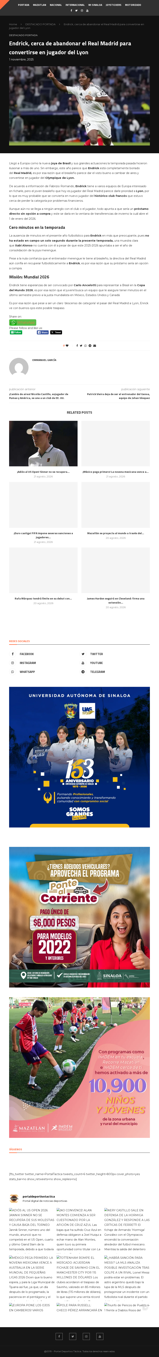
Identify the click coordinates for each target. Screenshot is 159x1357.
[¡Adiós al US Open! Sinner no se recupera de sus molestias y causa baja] (43, 443)
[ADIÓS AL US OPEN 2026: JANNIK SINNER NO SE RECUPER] (32, 1231)
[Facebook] (71, 10)
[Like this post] (70, 345)
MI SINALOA (95, 5)
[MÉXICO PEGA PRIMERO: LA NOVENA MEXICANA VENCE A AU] (32, 1278)
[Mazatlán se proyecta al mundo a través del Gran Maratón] (115, 505)
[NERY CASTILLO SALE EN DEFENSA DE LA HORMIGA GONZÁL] (127, 1231)
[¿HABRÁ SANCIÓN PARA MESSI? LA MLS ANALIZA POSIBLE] (127, 1278)
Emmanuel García (44, 360)
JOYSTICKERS (113, 5)
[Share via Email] (94, 345)
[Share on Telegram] (90, 345)
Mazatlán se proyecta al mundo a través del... (115, 533)
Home (13, 24)
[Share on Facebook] (77, 345)
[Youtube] (87, 10)
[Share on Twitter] (81, 345)
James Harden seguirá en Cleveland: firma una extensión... (115, 600)
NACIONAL (56, 5)
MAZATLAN (39, 5)
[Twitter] (76, 10)
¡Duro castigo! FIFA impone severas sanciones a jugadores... (43, 535)
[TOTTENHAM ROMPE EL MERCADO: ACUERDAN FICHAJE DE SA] (79, 1278)
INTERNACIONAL (75, 5)
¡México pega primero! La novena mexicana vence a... (116, 472)
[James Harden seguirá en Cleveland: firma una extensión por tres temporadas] (115, 570)
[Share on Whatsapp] (85, 345)
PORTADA (23, 5)
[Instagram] (82, 10)
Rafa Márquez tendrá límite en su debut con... (43, 598)
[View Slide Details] (79, 757)
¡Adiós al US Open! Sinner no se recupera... (43, 472)
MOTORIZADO (133, 5)
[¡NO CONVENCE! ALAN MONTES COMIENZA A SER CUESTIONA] (79, 1231)
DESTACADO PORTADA (40, 24)
